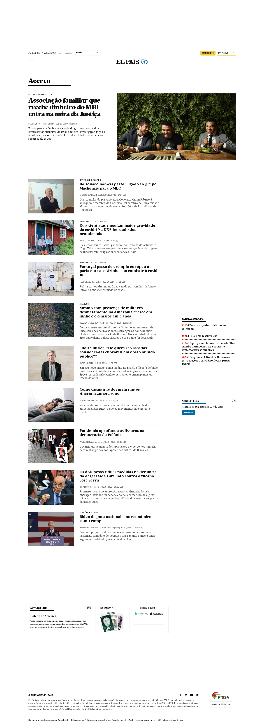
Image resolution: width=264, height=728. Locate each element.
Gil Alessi (84, 487)
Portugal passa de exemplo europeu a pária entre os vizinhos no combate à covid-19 (119, 271)
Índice (165, 720)
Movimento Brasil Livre (40, 94)
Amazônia (84, 304)
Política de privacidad (95, 720)
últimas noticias (193, 318)
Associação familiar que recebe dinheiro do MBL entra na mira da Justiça (64, 107)
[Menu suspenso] (31, 62)
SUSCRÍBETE (208, 53)
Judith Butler (87, 363)
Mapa (108, 720)
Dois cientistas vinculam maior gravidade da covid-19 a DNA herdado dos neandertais (117, 230)
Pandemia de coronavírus (93, 221)
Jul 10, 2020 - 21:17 (67, 124)
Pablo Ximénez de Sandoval (93, 528)
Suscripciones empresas (145, 720)
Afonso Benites (87, 195)
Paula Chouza (87, 442)
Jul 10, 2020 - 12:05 (107, 401)
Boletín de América (43, 616)
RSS (159, 720)
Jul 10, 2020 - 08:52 (111, 487)
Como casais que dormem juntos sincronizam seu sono (110, 392)
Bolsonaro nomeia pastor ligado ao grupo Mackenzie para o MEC (118, 186)
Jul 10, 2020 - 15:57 (107, 240)
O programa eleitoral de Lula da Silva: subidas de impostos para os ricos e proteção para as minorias (208, 347)
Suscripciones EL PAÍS (122, 720)
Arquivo (105, 608)
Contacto (32, 720)
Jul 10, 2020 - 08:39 (131, 528)
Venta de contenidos (47, 720)
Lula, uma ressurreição (203, 336)
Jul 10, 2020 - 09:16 (114, 442)
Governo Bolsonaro (90, 180)
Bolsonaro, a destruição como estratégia (204, 327)
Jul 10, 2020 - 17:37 (115, 195)
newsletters (190, 401)
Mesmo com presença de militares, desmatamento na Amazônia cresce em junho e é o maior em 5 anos (116, 312)
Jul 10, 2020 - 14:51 (114, 282)
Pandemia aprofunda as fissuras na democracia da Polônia (112, 433)
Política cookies (76, 720)
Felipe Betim (34, 124)
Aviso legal (63, 720)
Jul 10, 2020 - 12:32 (106, 363)
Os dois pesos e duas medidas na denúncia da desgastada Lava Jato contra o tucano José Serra (118, 476)
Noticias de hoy (176, 720)
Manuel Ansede (87, 240)
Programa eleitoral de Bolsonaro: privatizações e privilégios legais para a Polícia (206, 361)
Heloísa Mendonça (89, 323)
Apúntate (189, 412)
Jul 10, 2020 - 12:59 (121, 323)
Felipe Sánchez (87, 282)
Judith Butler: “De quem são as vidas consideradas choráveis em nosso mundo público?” (117, 352)
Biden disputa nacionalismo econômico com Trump (115, 519)
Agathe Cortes (87, 401)
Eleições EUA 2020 (89, 513)
